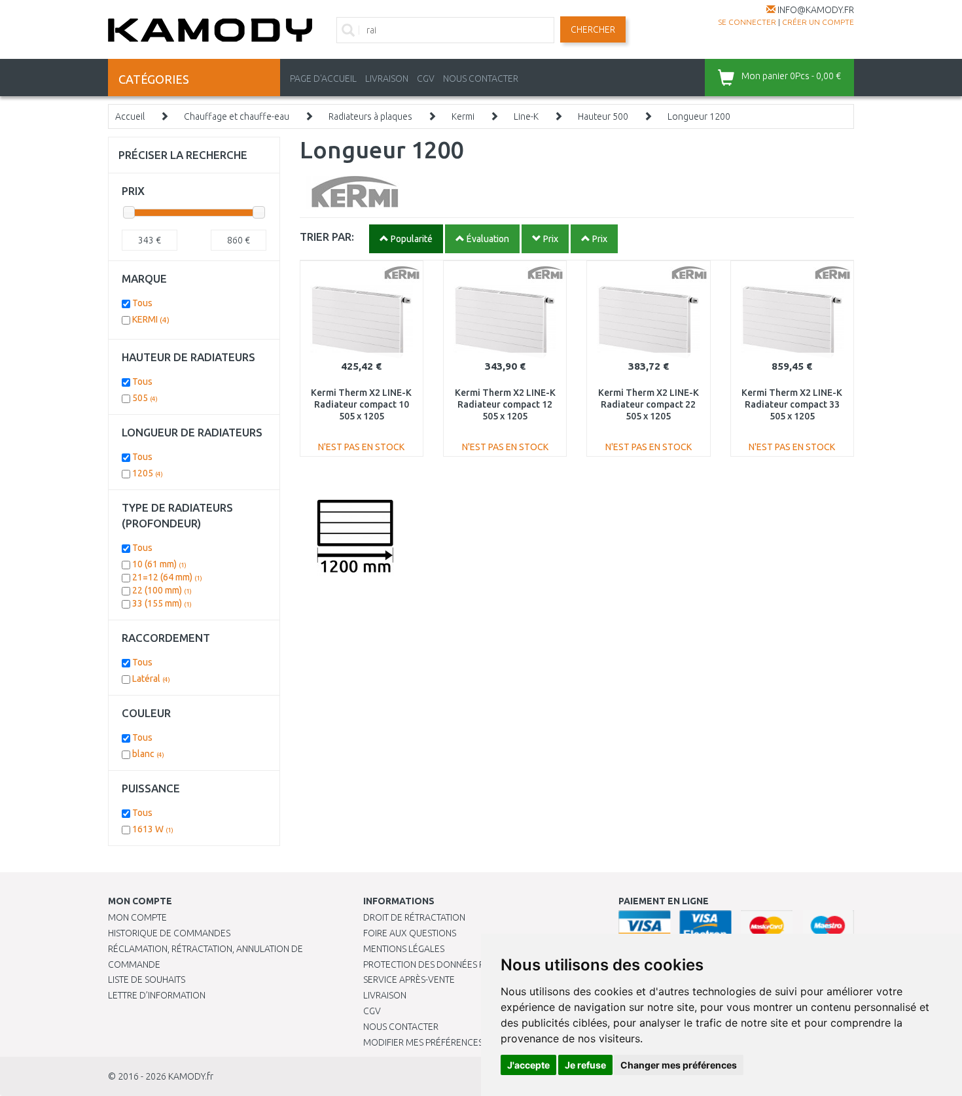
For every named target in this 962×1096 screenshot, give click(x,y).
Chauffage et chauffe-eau (236, 116)
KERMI (150, 319)
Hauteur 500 (603, 116)
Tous (142, 303)
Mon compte (137, 917)
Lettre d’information (156, 995)
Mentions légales (403, 949)
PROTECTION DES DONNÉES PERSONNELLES (453, 964)
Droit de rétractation (414, 917)
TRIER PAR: (327, 236)
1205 (147, 473)
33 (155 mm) (162, 603)
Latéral (151, 678)
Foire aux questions (409, 933)
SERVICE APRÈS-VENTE (409, 979)
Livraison (384, 995)
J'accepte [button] (528, 1064)
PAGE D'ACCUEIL (323, 78)
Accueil (130, 116)
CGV (426, 78)
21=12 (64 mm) (167, 577)
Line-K (526, 116)
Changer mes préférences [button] (678, 1064)
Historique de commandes (169, 933)
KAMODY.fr (190, 1076)
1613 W (152, 829)
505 (145, 398)
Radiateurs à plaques (370, 116)
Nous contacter (400, 1026)
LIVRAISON (386, 78)
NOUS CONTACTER (480, 78)
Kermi (463, 116)
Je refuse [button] (585, 1064)
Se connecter (747, 22)
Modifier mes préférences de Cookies (449, 1042)
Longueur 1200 (699, 116)
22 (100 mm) (162, 590)
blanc (148, 754)
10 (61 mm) (159, 564)
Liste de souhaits (146, 979)
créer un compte (818, 22)
